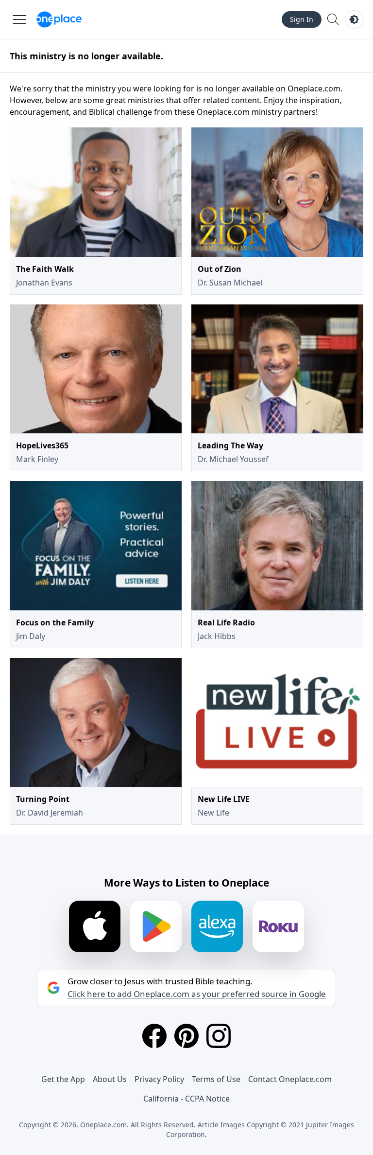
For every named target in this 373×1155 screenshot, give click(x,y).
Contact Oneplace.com (290, 1079)
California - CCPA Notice (186, 1098)
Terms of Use (216, 1079)
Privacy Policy (159, 1079)
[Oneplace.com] (59, 19)
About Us (110, 1079)
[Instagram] (218, 1036)
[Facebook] (154, 1036)
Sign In (301, 19)
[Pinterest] (186, 1036)
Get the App (63, 1079)
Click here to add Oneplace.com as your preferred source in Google (197, 994)
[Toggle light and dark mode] (354, 19)
